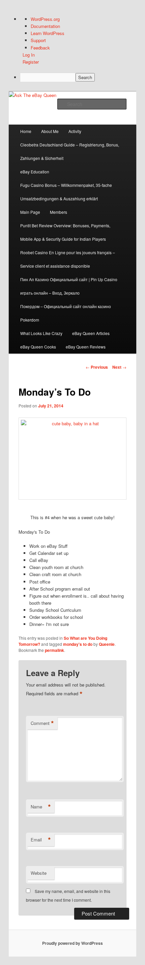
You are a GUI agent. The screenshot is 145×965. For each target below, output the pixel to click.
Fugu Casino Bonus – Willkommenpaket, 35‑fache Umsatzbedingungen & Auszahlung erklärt (66, 191)
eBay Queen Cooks (38, 347)
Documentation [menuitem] (45, 26)
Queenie (107, 644)
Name (41, 806)
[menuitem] (78, 77)
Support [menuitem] (38, 40)
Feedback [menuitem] (40, 47)
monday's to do (77, 644)
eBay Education (34, 171)
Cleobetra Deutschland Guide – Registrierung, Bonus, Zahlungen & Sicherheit (69, 151)
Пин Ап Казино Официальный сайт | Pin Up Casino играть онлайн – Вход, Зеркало (68, 286)
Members (58, 212)
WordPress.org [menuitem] (45, 19)
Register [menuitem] (31, 62)
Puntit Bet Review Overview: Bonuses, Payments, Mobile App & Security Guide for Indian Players (65, 232)
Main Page (30, 212)
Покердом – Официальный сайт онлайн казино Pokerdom (65, 313)
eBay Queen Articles (91, 333)
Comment (42, 723)
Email (41, 839)
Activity (74, 131)
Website (39, 873)
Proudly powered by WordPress (72, 943)
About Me (50, 131)
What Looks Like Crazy (41, 333)
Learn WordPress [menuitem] (47, 33)
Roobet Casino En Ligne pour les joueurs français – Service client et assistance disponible (67, 259)
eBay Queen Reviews (86, 347)
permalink (54, 650)
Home (25, 131)
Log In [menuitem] (29, 55)
